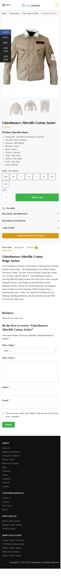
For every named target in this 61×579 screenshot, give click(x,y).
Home (4, 13)
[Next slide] (54, 57)
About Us (6, 444)
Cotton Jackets (14, 13)
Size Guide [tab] (6, 243)
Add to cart (37, 197)
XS (13, 177)
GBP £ (7, 42)
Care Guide (8, 224)
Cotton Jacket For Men (30, 13)
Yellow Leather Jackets (11, 544)
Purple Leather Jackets (11, 551)
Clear (4, 190)
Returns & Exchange (13, 217)
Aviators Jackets (9, 525)
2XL (52, 177)
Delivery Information (15, 210)
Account (5, 498)
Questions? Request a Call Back (29, 232)
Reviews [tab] (32, 243)
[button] (56, 5)
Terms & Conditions (10, 452)
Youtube (5, 482)
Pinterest (5, 479)
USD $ (7, 32)
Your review (9, 354)
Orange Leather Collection (13, 536)
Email (6, 396)
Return (5, 505)
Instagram (6, 475)
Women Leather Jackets (12, 521)
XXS (6, 177)
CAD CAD (7, 49)
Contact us (6, 494)
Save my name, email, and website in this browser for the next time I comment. (30, 411)
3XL (6, 184)
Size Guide (6, 502)
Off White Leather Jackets (13, 540)
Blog (4, 463)
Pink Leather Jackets (10, 548)
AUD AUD (7, 58)
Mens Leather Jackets (11, 517)
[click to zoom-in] (30, 57)
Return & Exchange (10, 459)
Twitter (5, 471)
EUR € (7, 37)
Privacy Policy (8, 455)
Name (6, 383)
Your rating (8, 341)
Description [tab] (19, 243)
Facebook (6, 467)
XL (44, 177)
